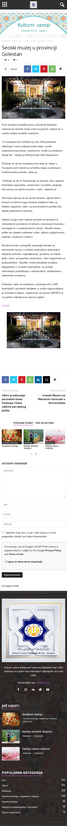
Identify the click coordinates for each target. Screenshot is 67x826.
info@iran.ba (42, 682)
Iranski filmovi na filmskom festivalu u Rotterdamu (51, 399)
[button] (61, 5)
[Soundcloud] (34, 690)
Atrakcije (17, 41)
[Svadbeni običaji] (12, 436)
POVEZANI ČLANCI (23, 422)
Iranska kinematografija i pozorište (19, 807)
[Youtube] (48, 690)
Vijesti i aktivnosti (11, 812)
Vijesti (5, 785)
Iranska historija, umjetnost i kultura (12, 442)
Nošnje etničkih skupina (31, 447)
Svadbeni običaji (10, 446)
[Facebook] (19, 690)
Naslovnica (6, 41)
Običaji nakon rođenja (51, 447)
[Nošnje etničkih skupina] (34, 436)
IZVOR (5, 305)
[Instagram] (26, 690)
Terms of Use (16, 554)
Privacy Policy (53, 550)
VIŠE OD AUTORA (44, 422)
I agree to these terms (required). (25, 561)
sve (4, 780)
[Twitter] (41, 690)
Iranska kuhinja (10, 801)
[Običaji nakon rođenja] (55, 436)
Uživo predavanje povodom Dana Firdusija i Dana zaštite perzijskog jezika (14, 402)
